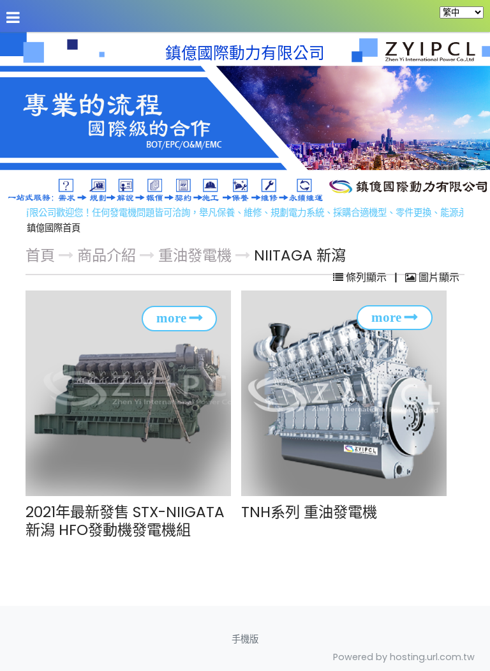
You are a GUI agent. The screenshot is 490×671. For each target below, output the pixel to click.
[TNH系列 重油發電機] (347, 393)
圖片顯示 (437, 277)
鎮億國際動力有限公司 (245, 53)
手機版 (245, 639)
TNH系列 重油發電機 (309, 512)
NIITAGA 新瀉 (300, 255)
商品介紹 (108, 255)
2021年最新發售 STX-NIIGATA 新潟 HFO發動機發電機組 (125, 521)
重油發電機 (195, 255)
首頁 (40, 255)
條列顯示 (366, 277)
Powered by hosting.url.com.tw (404, 657)
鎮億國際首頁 (53, 228)
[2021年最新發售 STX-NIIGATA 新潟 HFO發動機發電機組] (132, 393)
